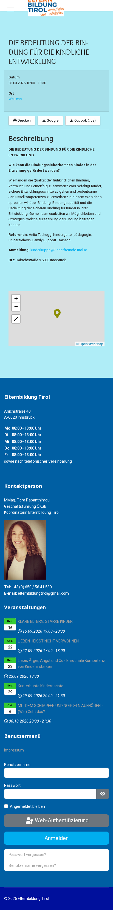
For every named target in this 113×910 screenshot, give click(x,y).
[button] (57, 313)
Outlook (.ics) (85, 120)
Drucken (24, 120)
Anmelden (56, 838)
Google (52, 120)
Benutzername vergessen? (32, 865)
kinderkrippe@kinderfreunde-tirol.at (58, 250)
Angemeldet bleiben (27, 806)
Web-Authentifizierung (61, 820)
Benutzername (17, 764)
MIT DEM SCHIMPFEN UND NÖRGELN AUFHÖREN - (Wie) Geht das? (60, 708)
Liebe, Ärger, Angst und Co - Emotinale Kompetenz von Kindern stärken (61, 663)
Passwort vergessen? (27, 854)
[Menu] (10, 9)
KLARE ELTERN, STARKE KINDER (45, 621)
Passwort (12, 785)
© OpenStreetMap (89, 343)
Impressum (14, 750)
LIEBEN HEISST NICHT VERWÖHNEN (48, 641)
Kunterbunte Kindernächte (40, 686)
